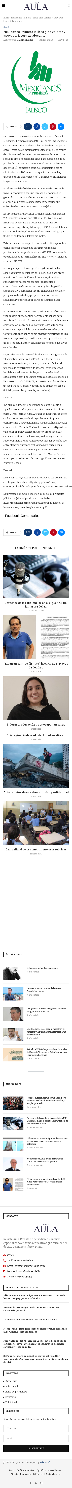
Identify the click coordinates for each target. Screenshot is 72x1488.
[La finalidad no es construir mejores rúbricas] (36, 823)
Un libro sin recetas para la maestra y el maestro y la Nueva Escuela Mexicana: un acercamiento (46, 1032)
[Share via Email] (61, 126)
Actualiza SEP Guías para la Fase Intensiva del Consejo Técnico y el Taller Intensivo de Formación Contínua (47, 1052)
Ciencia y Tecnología (21, 1474)
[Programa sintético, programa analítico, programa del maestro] (13, 1014)
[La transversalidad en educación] (13, 973)
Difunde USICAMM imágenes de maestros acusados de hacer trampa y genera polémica (47, 1141)
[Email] (41, 1483)
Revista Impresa (53, 1474)
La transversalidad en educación (42, 968)
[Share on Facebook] (36, 126)
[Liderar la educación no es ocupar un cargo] (36, 698)
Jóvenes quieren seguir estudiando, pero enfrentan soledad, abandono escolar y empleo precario (46, 1101)
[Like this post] (29, 126)
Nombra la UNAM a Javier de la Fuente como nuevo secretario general (45, 1160)
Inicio (6, 17)
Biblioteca (38, 1474)
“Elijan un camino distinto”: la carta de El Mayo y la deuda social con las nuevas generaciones (46, 1182)
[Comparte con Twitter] (45, 126)
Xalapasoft (45, 1462)
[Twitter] (36, 1483)
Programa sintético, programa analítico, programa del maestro (46, 1010)
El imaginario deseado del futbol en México (36, 735)
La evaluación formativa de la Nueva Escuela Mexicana (44, 989)
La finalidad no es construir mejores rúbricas (36, 849)
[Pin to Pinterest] (53, 126)
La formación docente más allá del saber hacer (30, 1319)
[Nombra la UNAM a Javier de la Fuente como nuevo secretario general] (13, 1164)
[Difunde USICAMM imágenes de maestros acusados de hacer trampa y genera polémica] (13, 1144)
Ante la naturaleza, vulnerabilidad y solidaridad (36, 792)
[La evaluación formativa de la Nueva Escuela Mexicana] (13, 994)
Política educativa (25, 1470)
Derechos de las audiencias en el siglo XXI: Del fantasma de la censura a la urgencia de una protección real (47, 1121)
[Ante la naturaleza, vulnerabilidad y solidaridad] (36, 766)
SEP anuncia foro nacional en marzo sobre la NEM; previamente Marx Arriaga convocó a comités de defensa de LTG (35, 1359)
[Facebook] (31, 1483)
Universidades (54, 1470)
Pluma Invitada (25, 39)
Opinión (6, 27)
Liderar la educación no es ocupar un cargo (36, 724)
